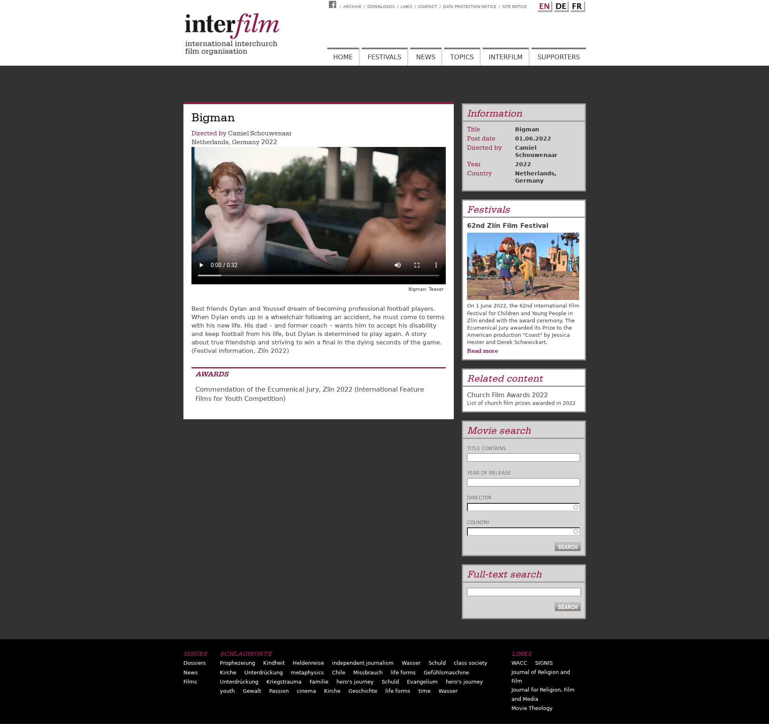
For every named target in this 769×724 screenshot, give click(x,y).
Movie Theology (532, 708)
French (577, 5)
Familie (319, 682)
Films (190, 682)
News (425, 57)
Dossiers (194, 663)
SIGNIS (544, 663)
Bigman (527, 129)
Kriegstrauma (284, 682)
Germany (246, 142)
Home (343, 57)
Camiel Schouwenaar (260, 133)
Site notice (514, 6)
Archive (352, 6)
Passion (279, 691)
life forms (403, 673)
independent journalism (363, 663)
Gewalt (252, 691)
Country (478, 522)
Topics (462, 57)
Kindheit (274, 663)
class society (470, 663)
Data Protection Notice (469, 6)
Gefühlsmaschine (446, 673)
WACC (519, 663)
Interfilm (506, 57)
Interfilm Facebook (333, 4)
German (560, 5)
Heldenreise (308, 663)
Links (406, 6)
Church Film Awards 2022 (507, 395)
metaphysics (307, 673)
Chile (338, 673)
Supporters (558, 57)
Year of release (489, 473)
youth (227, 691)
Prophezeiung (237, 663)
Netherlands (210, 142)
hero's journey (355, 682)
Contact (427, 6)
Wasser (411, 663)
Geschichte (362, 691)
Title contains (486, 448)
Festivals (384, 57)
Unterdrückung (263, 673)
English (544, 5)
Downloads (381, 6)
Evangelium (422, 682)
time (425, 691)
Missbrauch (367, 673)
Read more (482, 350)
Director (479, 498)
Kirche (228, 673)
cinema (306, 691)
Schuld (437, 663)
